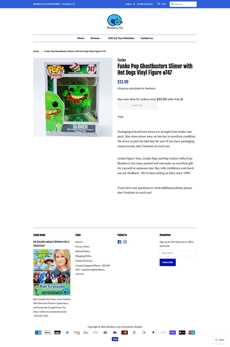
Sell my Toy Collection (121, 38)
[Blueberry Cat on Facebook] (119, 242)
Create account (145, 4)
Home (80, 38)
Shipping (123, 88)
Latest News (39, 235)
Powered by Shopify (132, 326)
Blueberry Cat (114, 326)
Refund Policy (82, 251)
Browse (95, 38)
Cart (163, 4)
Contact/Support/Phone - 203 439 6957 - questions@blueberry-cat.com (92, 269)
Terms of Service (84, 260)
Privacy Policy (82, 246)
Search (79, 241)
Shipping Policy (83, 256)
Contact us (147, 38)
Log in (128, 4)
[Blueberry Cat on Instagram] (125, 242)
